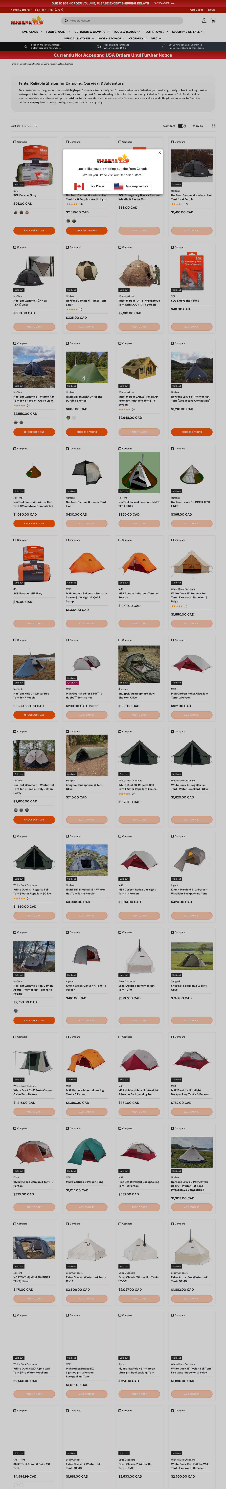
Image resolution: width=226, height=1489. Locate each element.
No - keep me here (136, 186)
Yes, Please (97, 186)
